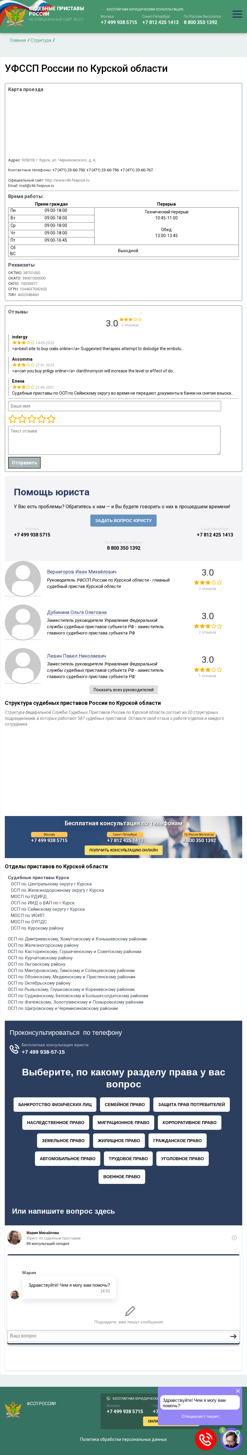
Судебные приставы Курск (38, 877)
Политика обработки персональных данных (123, 1439)
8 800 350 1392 (200, 22)
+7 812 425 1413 (160, 22)
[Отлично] (41, 419)
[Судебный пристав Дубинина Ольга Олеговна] (23, 636)
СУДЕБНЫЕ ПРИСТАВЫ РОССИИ (56, 14)
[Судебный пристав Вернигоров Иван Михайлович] (23, 593)
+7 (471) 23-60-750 (68, 170)
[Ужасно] (12, 419)
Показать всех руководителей (124, 689)
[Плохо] (22, 419)
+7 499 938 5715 (119, 22)
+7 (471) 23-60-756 (102, 170)
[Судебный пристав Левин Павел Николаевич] (23, 680)
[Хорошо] (31, 419)
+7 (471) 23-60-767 (136, 170)
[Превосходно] (51, 419)
